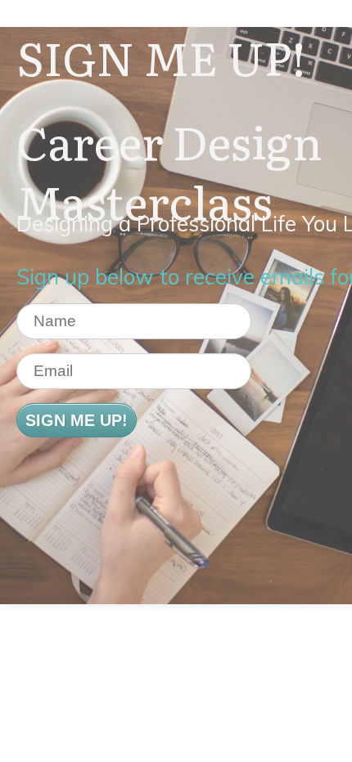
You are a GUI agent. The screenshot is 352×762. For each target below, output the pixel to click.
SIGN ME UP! (76, 420)
